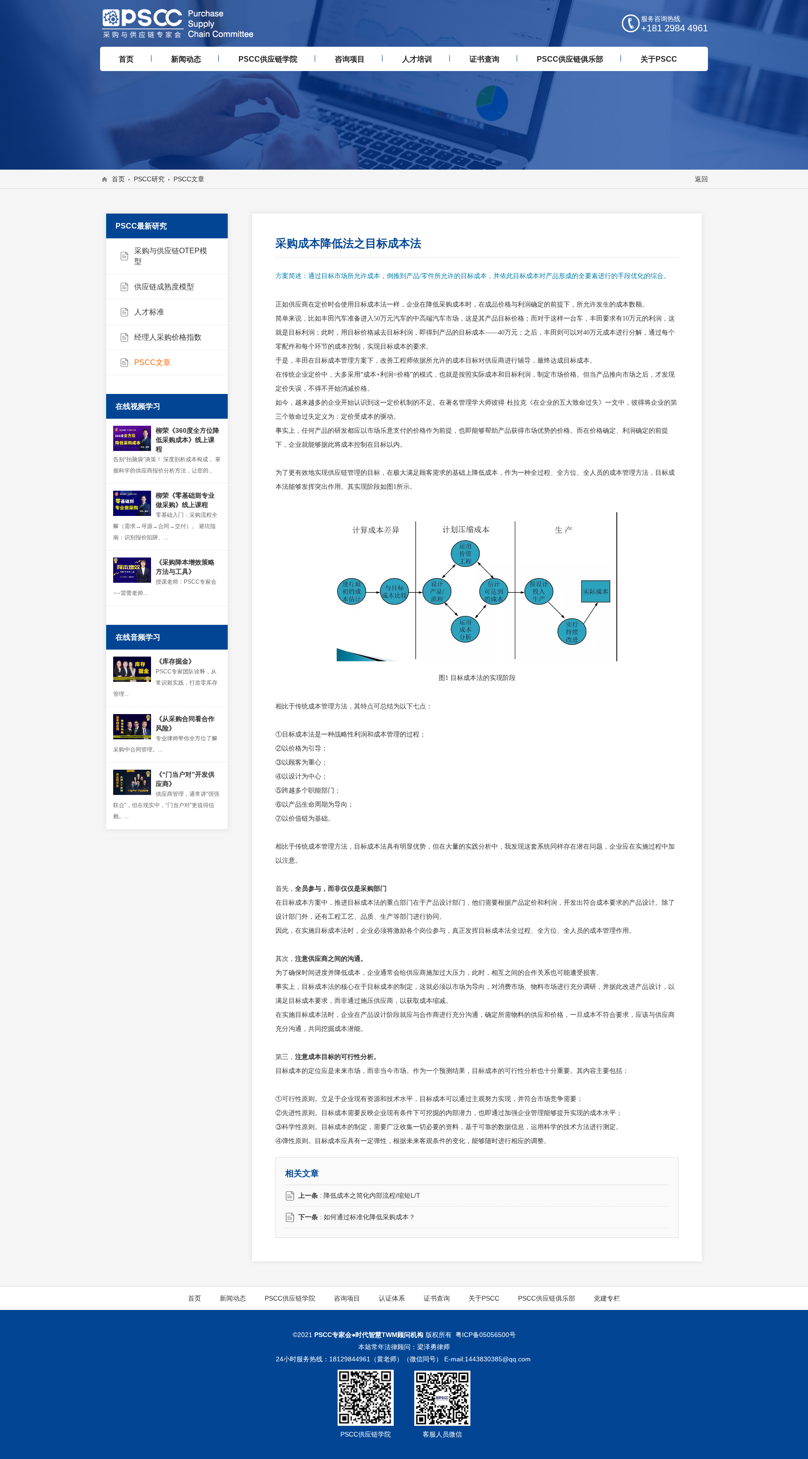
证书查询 (437, 1298)
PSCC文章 (152, 362)
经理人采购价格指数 (168, 337)
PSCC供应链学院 (290, 1298)
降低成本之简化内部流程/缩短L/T (372, 1195)
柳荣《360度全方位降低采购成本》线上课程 (187, 440)
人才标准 (149, 312)
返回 (701, 179)
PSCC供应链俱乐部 (546, 1298)
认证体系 (392, 1298)
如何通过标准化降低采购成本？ (369, 1217)
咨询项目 (347, 1298)
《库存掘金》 (175, 661)
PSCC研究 (149, 179)
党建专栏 (607, 1298)
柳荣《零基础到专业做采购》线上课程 (185, 500)
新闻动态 (233, 1298)
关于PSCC (484, 1298)
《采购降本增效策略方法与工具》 (185, 567)
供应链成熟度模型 (164, 286)
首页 (118, 179)
